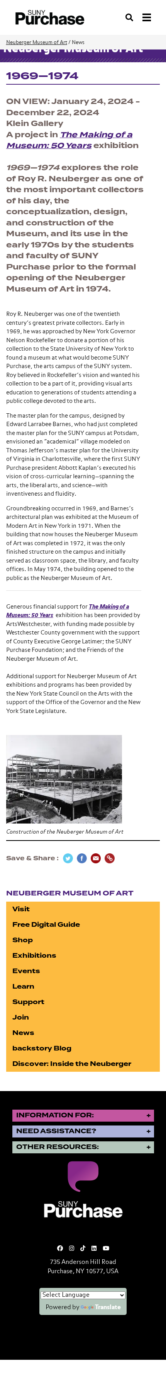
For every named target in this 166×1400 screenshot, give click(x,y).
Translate (108, 1308)
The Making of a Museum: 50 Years (69, 140)
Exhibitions (34, 955)
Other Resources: (57, 1147)
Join (20, 1017)
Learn (23, 986)
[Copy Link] (110, 858)
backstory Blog (41, 1048)
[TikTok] (82, 1249)
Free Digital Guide (46, 924)
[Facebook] (60, 1249)
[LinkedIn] (94, 1249)
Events (26, 971)
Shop (22, 940)
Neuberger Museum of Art (36, 42)
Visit (21, 909)
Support (28, 1002)
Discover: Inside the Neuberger (71, 1064)
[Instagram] (71, 1249)
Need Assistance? (56, 1131)
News (23, 1033)
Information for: (55, 1115)
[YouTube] (106, 1249)
